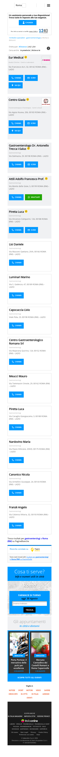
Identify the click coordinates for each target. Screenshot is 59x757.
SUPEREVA (43, 729)
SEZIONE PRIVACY (43, 716)
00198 (27, 156)
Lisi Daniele (16, 244)
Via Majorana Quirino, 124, (21, 350)
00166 (37, 251)
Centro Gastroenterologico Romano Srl (26, 341)
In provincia (25, 50)
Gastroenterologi (15, 153)
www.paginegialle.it (37, 550)
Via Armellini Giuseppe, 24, (21, 481)
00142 (32, 67)
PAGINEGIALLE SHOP (42, 724)
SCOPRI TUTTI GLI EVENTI (30, 677)
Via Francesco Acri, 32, (19, 67)
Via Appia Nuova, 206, (19, 112)
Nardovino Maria (19, 442)
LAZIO (11, 69)
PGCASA (16, 726)
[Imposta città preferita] (11, 5)
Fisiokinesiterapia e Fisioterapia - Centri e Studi (25, 108)
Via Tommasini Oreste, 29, (21, 383)
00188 (38, 219)
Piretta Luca (16, 409)
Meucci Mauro (18, 376)
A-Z (30, 46)
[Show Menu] (48, 5)
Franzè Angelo (18, 507)
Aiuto (38, 734)
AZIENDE (46, 694)
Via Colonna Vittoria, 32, (20, 514)
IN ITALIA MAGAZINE (15, 716)
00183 (31, 112)
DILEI (44, 726)
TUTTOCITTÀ (37, 726)
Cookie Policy (43, 732)
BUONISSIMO (34, 729)
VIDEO (38, 690)
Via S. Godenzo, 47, (18, 284)
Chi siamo (14, 732)
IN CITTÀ (24, 694)
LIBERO (12, 724)
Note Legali (24, 732)
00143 (37, 481)
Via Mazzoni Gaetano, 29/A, (21, 251)
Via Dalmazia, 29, (17, 156)
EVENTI (29, 698)
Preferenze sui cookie (26, 734)
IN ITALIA (35, 694)
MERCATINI (19, 656)
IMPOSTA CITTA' (29, 716)
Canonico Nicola (19, 474)
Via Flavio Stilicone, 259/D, (21, 449)
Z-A (34, 46)
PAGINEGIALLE (28, 724)
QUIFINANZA (24, 729)
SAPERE (47, 690)
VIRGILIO (19, 724)
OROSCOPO (13, 694)
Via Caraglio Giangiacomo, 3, (22, 416)
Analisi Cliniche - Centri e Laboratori (21, 62)
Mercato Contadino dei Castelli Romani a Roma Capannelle (40, 663)
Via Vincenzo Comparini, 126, (22, 219)
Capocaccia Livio (19, 310)
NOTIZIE (12, 690)
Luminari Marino (19, 277)
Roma (19, 5)
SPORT (20, 690)
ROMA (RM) (40, 67)
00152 (36, 350)
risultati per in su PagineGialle (29, 558)
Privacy (33, 732)
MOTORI (29, 690)
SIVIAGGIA (15, 729)
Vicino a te (36, 50)
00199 (34, 186)
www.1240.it (33, 31)
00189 (29, 284)
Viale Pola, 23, (15, 317)
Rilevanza (23, 46)
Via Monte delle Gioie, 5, (20, 186)
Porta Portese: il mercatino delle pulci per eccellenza (19, 663)
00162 (36, 383)
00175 (36, 449)
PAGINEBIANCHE (26, 726)
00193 (34, 514)
